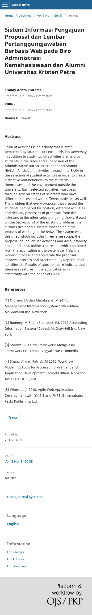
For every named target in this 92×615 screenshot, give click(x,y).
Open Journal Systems (24, 496)
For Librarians (16, 566)
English (13, 523)
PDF (14, 417)
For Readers (15, 552)
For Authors (15, 559)
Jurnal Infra (21, 5)
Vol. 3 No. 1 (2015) (49, 15)
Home (9, 15)
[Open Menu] (4, 4)
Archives (25, 15)
